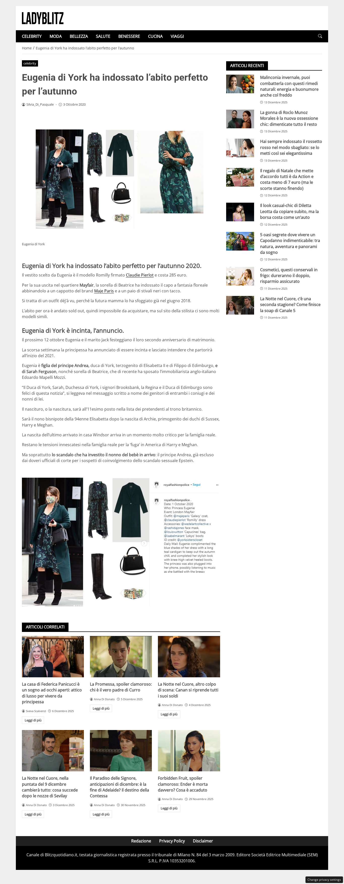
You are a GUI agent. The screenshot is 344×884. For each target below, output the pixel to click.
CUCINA (155, 36)
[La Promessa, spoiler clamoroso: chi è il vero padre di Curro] (121, 656)
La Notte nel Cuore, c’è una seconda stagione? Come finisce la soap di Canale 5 (290, 304)
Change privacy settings (324, 879)
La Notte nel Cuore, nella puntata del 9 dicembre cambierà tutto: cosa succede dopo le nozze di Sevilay (50, 787)
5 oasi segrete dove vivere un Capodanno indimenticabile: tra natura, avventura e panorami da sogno (290, 243)
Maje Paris (104, 291)
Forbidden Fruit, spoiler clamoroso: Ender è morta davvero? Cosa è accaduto (183, 784)
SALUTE (103, 36)
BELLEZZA (79, 36)
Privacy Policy (172, 841)
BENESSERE (129, 36)
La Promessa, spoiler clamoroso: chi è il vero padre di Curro (121, 687)
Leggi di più (33, 720)
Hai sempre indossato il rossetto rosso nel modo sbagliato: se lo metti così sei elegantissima (291, 147)
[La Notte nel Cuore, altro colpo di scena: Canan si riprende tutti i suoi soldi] (189, 656)
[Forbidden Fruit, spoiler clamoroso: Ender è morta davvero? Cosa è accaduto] (189, 750)
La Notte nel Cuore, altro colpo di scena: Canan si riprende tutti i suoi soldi (188, 690)
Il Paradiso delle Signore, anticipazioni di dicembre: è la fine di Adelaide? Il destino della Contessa (119, 787)
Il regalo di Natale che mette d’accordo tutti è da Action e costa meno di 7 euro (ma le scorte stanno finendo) (287, 179)
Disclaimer (203, 841)
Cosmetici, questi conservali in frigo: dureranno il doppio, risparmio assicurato (289, 275)
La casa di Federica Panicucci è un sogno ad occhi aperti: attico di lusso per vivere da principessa (52, 693)
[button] (320, 36)
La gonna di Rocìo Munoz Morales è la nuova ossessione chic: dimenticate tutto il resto (289, 118)
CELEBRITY (32, 36)
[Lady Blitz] (42, 17)
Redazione (141, 841)
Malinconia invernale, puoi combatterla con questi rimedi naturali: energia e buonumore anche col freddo (289, 86)
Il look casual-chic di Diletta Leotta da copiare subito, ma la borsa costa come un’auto (289, 211)
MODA (56, 36)
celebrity (29, 63)
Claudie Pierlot (140, 275)
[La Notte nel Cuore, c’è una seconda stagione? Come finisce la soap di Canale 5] (240, 305)
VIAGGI (177, 36)
